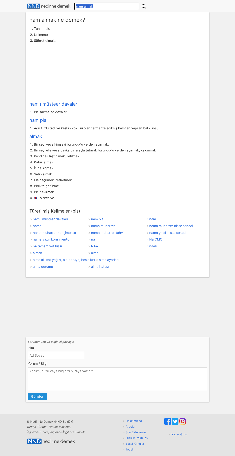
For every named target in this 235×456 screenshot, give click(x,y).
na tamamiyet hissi (47, 246)
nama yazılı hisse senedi (167, 233)
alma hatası (100, 266)
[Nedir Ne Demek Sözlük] (49, 6)
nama (37, 226)
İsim (31, 348)
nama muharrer (103, 226)
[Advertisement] (117, 71)
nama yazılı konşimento (51, 239)
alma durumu (43, 266)
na (93, 239)
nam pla (37, 120)
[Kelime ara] (144, 6)
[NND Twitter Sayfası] (175, 423)
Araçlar (130, 426)
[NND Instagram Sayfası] (182, 423)
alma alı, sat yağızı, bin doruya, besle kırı (64, 260)
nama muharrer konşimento (54, 233)
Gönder (37, 396)
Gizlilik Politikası (137, 438)
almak (35, 136)
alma (94, 253)
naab (153, 246)
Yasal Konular (135, 444)
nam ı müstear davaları (53, 104)
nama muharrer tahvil (107, 233)
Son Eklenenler (136, 432)
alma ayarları (109, 260)
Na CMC (155, 239)
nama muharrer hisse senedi (171, 226)
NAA (94, 246)
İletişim (130, 449)
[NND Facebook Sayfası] (168, 423)
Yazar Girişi (179, 434)
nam (152, 219)
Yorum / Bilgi (37, 363)
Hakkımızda (134, 421)
